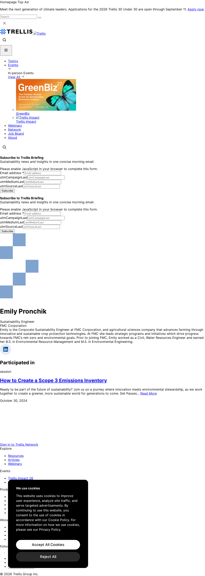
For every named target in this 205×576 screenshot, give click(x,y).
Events (13, 65)
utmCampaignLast (14, 177)
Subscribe (7, 190)
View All (14, 77)
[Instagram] (7, 551)
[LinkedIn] (2, 551)
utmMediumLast (12, 182)
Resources (16, 456)
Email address (12, 173)
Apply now (196, 9)
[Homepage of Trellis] (102, 440)
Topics (13, 61)
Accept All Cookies (48, 545)
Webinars (15, 126)
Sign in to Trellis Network (19, 444)
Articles (14, 460)
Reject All (48, 557)
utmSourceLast (11, 186)
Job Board (16, 134)
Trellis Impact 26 (20, 478)
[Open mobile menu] (6, 50)
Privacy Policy (49, 529)
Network (14, 130)
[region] (48, 524)
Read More (148, 393)
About (12, 138)
